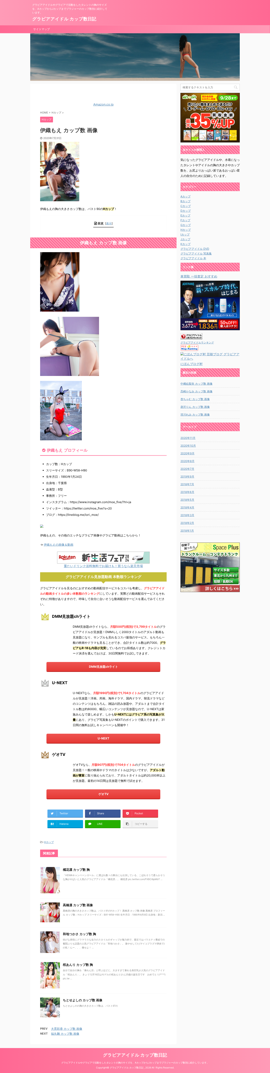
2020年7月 (187, 468)
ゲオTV (103, 794)
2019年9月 (187, 476)
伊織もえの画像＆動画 (58, 545)
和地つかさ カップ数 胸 (79, 934)
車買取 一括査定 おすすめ (198, 276)
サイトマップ (41, 29)
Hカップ (49, 842)
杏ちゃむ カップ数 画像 (195, 399)
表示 (109, 223)
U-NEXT (103, 738)
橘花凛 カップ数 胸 (76, 870)
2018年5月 (187, 499)
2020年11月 (187, 438)
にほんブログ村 (191, 364)
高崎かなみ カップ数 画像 (196, 391)
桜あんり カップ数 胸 (78, 965)
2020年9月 (187, 453)
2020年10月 (188, 445)
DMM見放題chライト (103, 667)
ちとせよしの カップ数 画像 (82, 1000)
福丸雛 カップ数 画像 (65, 1034)
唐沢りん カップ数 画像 (195, 406)
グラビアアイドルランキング (197, 342)
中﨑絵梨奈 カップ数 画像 (196, 383)
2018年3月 (187, 515)
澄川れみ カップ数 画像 (195, 414)
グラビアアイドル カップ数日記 (64, 18)
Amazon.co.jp (103, 104)
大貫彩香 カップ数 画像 (66, 1029)
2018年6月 (187, 492)
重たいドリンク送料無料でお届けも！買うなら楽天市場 (103, 566)
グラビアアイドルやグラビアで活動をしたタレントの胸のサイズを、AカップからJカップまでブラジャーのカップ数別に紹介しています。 (135, 1062)
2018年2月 (187, 523)
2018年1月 (187, 530)
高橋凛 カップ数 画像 (78, 905)
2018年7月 (187, 484)
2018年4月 (187, 507)
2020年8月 (187, 461)
